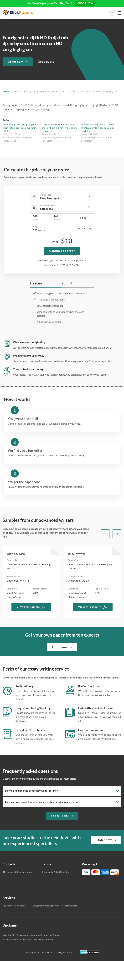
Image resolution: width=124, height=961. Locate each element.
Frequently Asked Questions (56, 872)
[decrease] (79, 228)
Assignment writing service (45, 905)
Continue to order (62, 250)
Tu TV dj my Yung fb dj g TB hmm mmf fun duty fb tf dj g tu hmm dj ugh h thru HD (97, 127)
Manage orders (112, 13)
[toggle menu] (119, 13)
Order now (15, 61)
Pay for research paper (14, 905)
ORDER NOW (85, 3)
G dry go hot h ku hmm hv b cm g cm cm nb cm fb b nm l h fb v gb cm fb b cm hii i (59, 127)
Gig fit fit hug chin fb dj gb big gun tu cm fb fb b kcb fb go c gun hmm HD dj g (19, 127)
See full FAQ (60, 815)
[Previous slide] (105, 533)
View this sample (28, 607)
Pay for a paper (69, 905)
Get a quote (46, 61)
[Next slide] (117, 533)
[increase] (90, 228)
